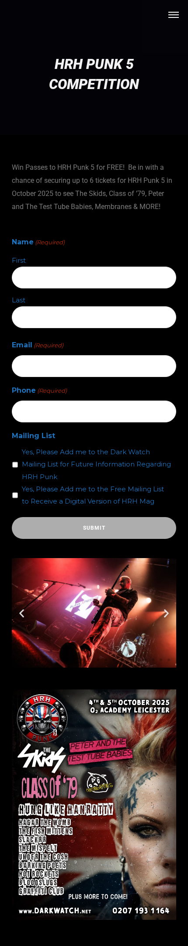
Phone (39, 390)
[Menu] (173, 14)
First (19, 260)
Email (37, 345)
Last (18, 300)
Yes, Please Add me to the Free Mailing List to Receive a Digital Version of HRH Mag (93, 495)
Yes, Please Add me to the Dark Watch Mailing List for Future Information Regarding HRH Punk (96, 464)
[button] (21, 612)
